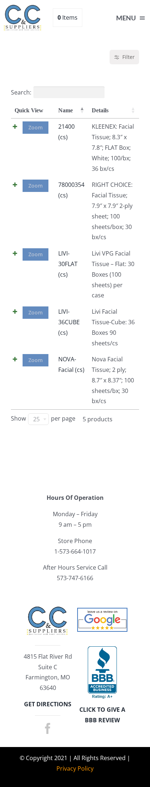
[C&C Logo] (23, 7)
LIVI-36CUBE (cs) (69, 322)
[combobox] (38, 419)
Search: (21, 92)
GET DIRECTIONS (47, 704)
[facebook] (47, 728)
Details (100, 110)
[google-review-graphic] (102, 611)
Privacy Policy (75, 768)
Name (65, 110)
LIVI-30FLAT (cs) (68, 263)
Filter (128, 56)
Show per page (43, 419)
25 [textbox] (36, 419)
